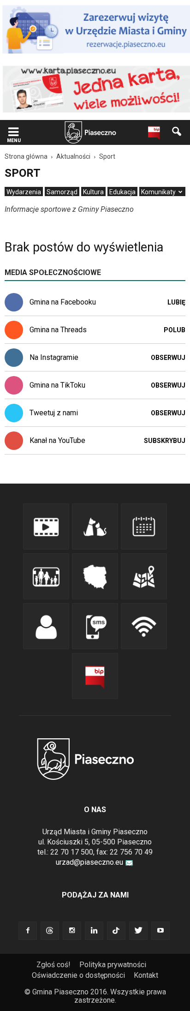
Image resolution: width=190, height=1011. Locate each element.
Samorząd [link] (62, 192)
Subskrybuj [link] (164, 440)
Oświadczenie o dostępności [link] (78, 975)
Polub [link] (174, 330)
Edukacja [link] (122, 192)
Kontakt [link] (146, 975)
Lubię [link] (176, 302)
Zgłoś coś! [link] (53, 964)
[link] (13, 132)
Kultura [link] (93, 192)
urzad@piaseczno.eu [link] (89, 862)
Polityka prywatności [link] (112, 964)
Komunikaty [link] (158, 192)
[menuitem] (24, 192)
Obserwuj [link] (168, 357)
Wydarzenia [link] (23, 192)
